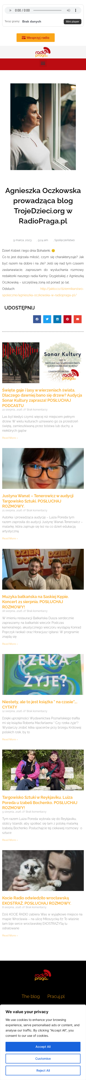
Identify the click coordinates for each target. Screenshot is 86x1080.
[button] (43, 63)
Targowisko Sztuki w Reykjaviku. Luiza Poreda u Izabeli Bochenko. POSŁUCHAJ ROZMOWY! (39, 802)
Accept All (43, 1046)
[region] (43, 1042)
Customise (43, 1058)
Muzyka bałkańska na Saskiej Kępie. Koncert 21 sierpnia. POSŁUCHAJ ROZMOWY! (35, 601)
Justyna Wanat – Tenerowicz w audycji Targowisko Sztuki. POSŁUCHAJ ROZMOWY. (37, 500)
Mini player (72, 21)
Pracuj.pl (56, 996)
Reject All (43, 1070)
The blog (31, 996)
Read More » (10, 437)
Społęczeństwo (64, 240)
